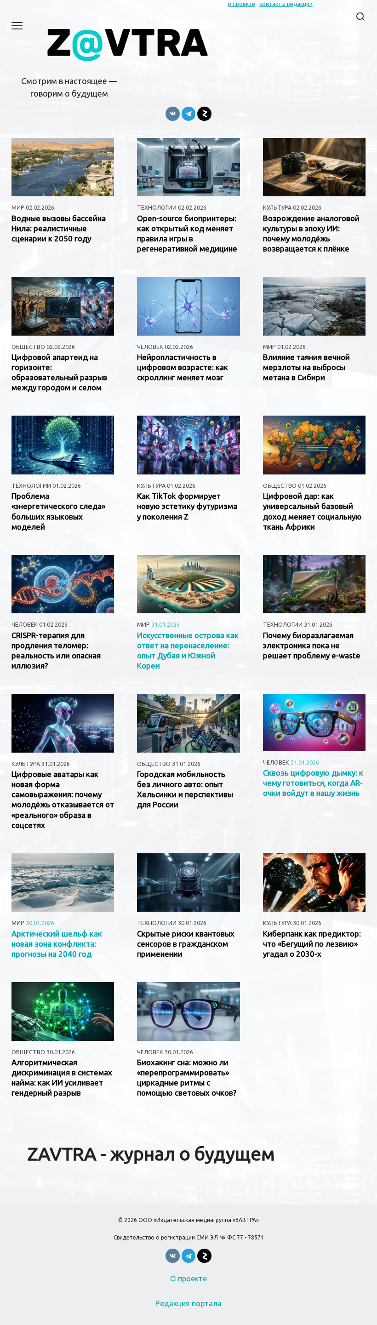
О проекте (188, 1278)
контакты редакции (286, 4)
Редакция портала (188, 1303)
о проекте (241, 4)
